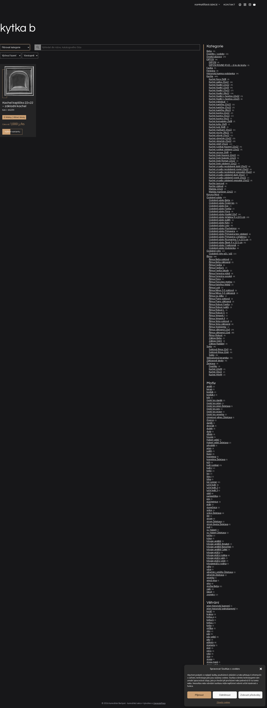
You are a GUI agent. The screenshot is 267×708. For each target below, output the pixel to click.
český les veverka (215, 414)
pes (208, 499)
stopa (209, 659)
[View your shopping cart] (254, 4)
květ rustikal (213, 465)
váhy (209, 566)
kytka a (210, 617)
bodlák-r (211, 394)
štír (208, 515)
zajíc (209, 589)
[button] (260, 668)
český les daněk (214, 400)
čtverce (210, 420)
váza (209, 569)
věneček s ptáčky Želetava (220, 572)
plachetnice (212, 501)
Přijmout (199, 694)
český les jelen (214, 403)
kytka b (210, 620)
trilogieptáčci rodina (217, 563)
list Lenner (212, 482)
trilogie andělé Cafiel (217, 549)
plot (209, 648)
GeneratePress (159, 703)
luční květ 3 (212, 490)
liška (209, 479)
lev (208, 473)
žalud (209, 591)
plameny (211, 645)
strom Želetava (214, 521)
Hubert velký (213, 439)
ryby (209, 653)
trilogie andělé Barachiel (219, 546)
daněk (210, 423)
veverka (210, 577)
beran (209, 389)
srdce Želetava (214, 513)
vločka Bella (213, 586)
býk (208, 397)
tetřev (209, 535)
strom (209, 518)
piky (208, 639)
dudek (210, 428)
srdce (209, 510)
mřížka (210, 628)
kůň (208, 462)
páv (208, 633)
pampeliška (212, 496)
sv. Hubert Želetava (216, 532)
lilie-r (209, 476)
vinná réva (212, 580)
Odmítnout (225, 694)
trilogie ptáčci (213, 552)
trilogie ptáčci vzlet (216, 560)
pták (209, 504)
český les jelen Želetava (218, 406)
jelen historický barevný (218, 605)
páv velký (211, 636)
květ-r (209, 468)
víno (209, 583)
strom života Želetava (217, 524)
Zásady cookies (223, 702)
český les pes (213, 408)
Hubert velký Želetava (217, 442)
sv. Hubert (212, 529)
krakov (210, 614)
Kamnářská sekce (206, 4)
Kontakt (229, 4)
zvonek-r (211, 594)
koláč (209, 611)
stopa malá (212, 662)
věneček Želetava (215, 575)
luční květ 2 (212, 487)
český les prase (214, 411)
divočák (210, 425)
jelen (209, 448)
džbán (209, 434)
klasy (209, 454)
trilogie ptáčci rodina (217, 555)
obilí (209, 493)
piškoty (210, 642)
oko (208, 631)
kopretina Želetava (216, 459)
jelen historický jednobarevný (221, 608)
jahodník (211, 445)
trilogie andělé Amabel (218, 544)
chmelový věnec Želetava (219, 417)
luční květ (211, 484)
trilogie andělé (214, 541)
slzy (208, 656)
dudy (209, 431)
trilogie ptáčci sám (216, 558)
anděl (209, 386)
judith (209, 451)
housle (210, 437)
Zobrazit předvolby (250, 694)
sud (208, 527)
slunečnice (212, 507)
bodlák (210, 392)
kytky (209, 470)
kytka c (210, 622)
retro (209, 651)
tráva (209, 538)
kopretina (211, 456)
